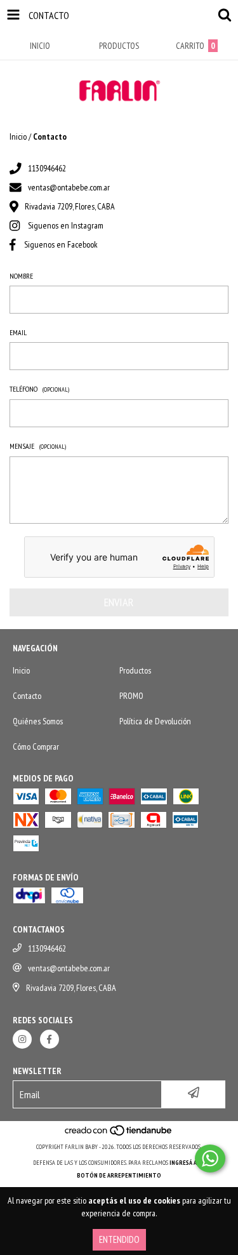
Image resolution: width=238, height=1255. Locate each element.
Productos (135, 670)
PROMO (131, 695)
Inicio (18, 136)
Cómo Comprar (36, 746)
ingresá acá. (187, 1163)
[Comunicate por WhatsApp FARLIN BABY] (210, 1158)
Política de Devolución (155, 721)
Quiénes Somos (38, 721)
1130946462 (47, 168)
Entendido (119, 1239)
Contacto (27, 695)
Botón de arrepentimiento (119, 1175)
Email (18, 332)
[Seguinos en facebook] (49, 1039)
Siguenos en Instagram (65, 225)
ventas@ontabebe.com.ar (69, 187)
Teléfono (39, 389)
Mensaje (38, 446)
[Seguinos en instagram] (22, 1039)
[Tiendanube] (119, 1134)
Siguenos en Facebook (61, 244)
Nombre (21, 276)
